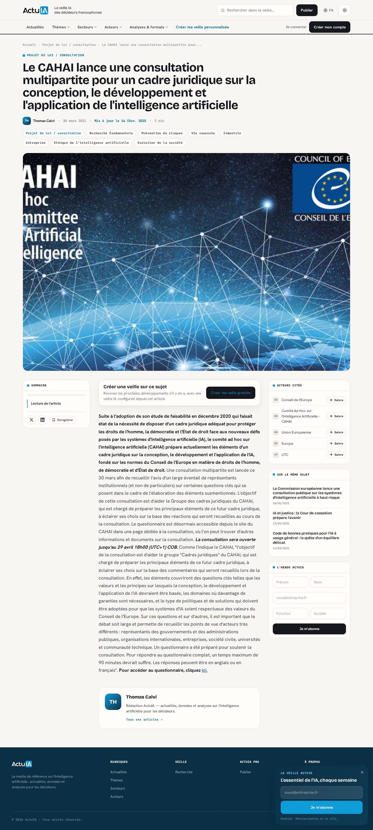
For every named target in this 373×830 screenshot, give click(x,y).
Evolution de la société (160, 143)
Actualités (35, 27)
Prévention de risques (162, 133)
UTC (281, 454)
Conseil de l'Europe (293, 400)
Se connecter (296, 27)
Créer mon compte (330, 27)
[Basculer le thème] (344, 10)
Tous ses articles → (144, 719)
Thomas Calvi (141, 697)
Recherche (184, 771)
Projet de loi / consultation (69, 45)
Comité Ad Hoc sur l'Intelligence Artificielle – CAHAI (297, 416)
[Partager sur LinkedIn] (42, 420)
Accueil (29, 45)
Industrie (232, 133)
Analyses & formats (147, 27)
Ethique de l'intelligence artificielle (91, 143)
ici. (205, 670)
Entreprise (36, 143)
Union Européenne (292, 432)
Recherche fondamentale (111, 133)
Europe (284, 443)
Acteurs (111, 27)
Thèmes (59, 27)
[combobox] (258, 10)
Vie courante (203, 133)
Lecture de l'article (46, 403)
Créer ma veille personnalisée (202, 27)
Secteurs (85, 27)
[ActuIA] (35, 10)
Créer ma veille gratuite (231, 392)
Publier (307, 10)
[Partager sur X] (31, 420)
